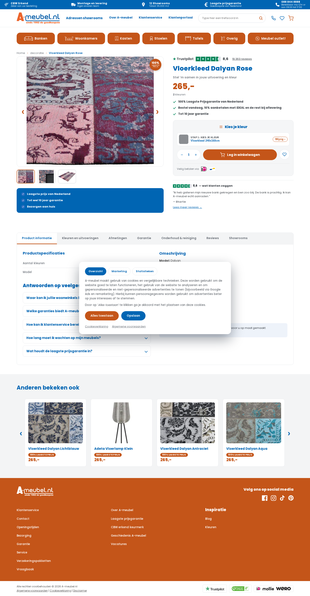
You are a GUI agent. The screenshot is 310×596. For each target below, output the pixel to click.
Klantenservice (150, 18)
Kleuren (210, 527)
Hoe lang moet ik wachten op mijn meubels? (63, 338)
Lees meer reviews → (187, 207)
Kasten (126, 38)
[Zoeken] (261, 18)
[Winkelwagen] (291, 18)
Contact (23, 519)
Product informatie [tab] (37, 238)
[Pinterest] (291, 498)
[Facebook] (264, 498)
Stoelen (160, 38)
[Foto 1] (26, 176)
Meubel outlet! (273, 38)
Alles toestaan (101, 315)
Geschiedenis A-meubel (128, 536)
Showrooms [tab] (238, 238)
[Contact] (273, 18)
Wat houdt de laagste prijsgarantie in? (59, 351)
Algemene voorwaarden (32, 590)
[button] (90, 111)
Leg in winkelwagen (243, 155)
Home (21, 53)
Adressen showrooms (84, 18)
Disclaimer (80, 590)
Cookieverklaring (60, 590)
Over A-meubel (120, 18)
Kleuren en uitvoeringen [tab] (80, 238)
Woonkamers (86, 38)
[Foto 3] (67, 176)
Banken (41, 38)
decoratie (37, 53)
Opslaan (133, 315)
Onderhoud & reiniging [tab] (178, 238)
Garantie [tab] (144, 238)
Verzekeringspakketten (34, 561)
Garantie (23, 544)
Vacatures (119, 544)
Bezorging (24, 536)
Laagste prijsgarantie (127, 519)
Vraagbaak (25, 569)
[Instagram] (273, 498)
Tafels (198, 38)
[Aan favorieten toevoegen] (284, 154)
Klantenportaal (180, 18)
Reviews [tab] (212, 238)
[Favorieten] (282, 18)
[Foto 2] (46, 176)
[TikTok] (282, 498)
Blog (208, 519)
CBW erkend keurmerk (127, 527)
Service (22, 552)
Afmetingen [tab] (118, 238)
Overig (232, 38)
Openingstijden (28, 527)
